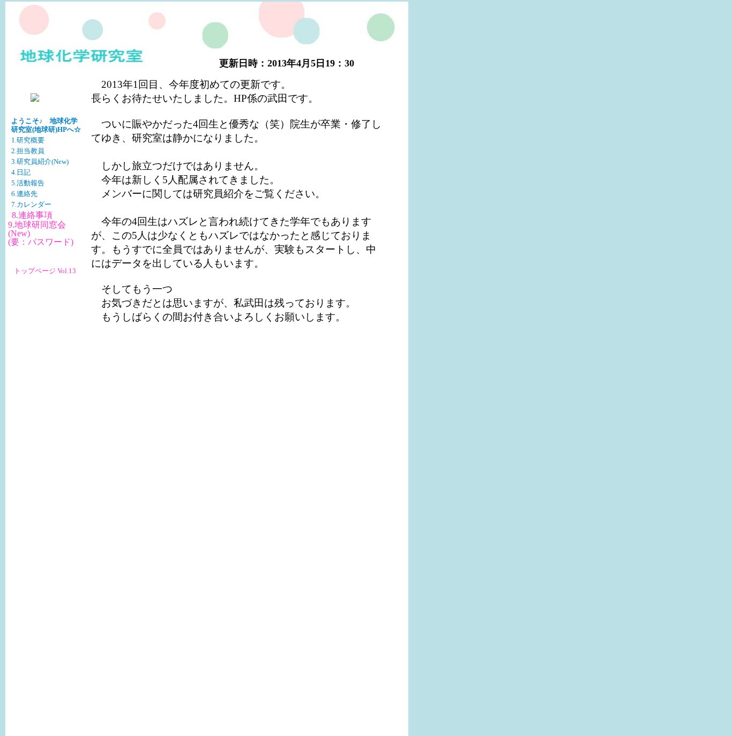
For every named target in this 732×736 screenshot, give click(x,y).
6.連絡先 (24, 194)
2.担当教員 (27, 151)
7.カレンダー (31, 204)
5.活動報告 (27, 183)
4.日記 (21, 172)
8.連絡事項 (32, 215)
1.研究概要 (27, 140)
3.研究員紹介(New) (40, 162)
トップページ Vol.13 (45, 271)
